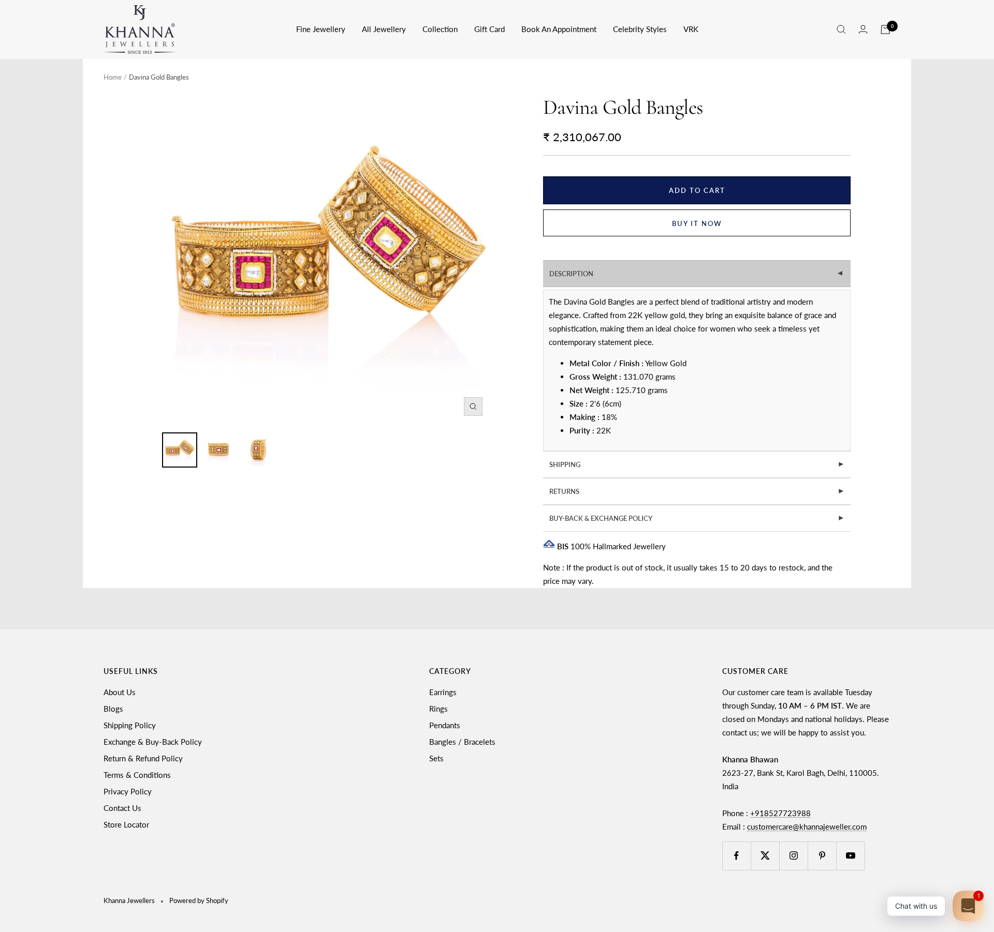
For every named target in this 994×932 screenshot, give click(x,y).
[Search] (841, 29)
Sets (436, 758)
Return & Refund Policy (143, 758)
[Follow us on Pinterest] (822, 855)
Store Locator (126, 824)
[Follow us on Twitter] (765, 855)
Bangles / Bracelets (462, 741)
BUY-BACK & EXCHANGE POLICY (696, 518)
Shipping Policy (130, 725)
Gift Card (489, 29)
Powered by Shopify (198, 900)
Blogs (113, 708)
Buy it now (697, 223)
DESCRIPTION (697, 273)
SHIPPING (696, 464)
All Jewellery (384, 29)
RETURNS (696, 491)
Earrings (443, 692)
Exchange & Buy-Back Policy (153, 741)
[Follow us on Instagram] (793, 855)
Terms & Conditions (137, 774)
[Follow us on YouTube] (850, 855)
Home (113, 77)
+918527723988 (780, 813)
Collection (440, 29)
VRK (690, 29)
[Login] (863, 29)
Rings (438, 708)
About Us (120, 692)
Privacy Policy (128, 791)
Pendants (444, 725)
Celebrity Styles (640, 29)
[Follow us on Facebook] (736, 855)
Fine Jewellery (320, 29)
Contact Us (122, 808)
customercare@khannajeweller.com (807, 826)
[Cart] (885, 29)
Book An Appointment (558, 29)
